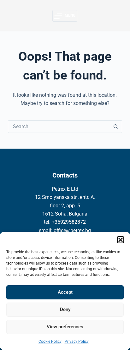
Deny (65, 309)
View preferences (65, 327)
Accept (65, 292)
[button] (120, 240)
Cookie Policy (50, 341)
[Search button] (115, 126)
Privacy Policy (77, 341)
